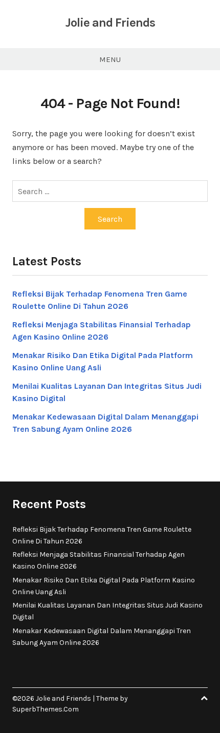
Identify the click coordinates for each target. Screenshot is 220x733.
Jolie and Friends (110, 22)
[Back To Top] (204, 698)
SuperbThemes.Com (45, 709)
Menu (110, 59)
